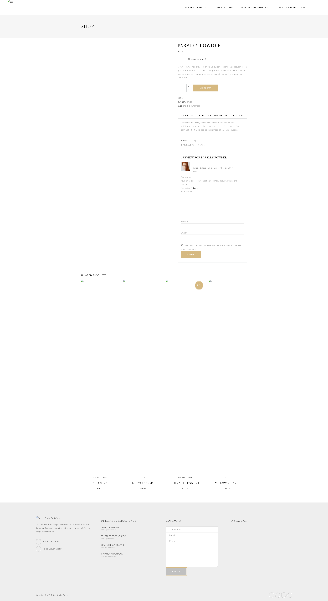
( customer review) (197, 59)
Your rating (186, 188)
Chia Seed (100, 483)
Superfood (196, 106)
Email (184, 232)
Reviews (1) (239, 115)
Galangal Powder (185, 483)
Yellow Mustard (228, 483)
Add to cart (206, 88)
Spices (189, 102)
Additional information (213, 115)
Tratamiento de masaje (112, 553)
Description (187, 115)
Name (184, 221)
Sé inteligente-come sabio (113, 536)
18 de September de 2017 (109, 530)
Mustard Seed (142, 483)
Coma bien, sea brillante (112, 545)
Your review (187, 191)
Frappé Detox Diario (110, 527)
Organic (186, 106)
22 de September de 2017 (109, 556)
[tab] (187, 115)
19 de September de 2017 (109, 539)
